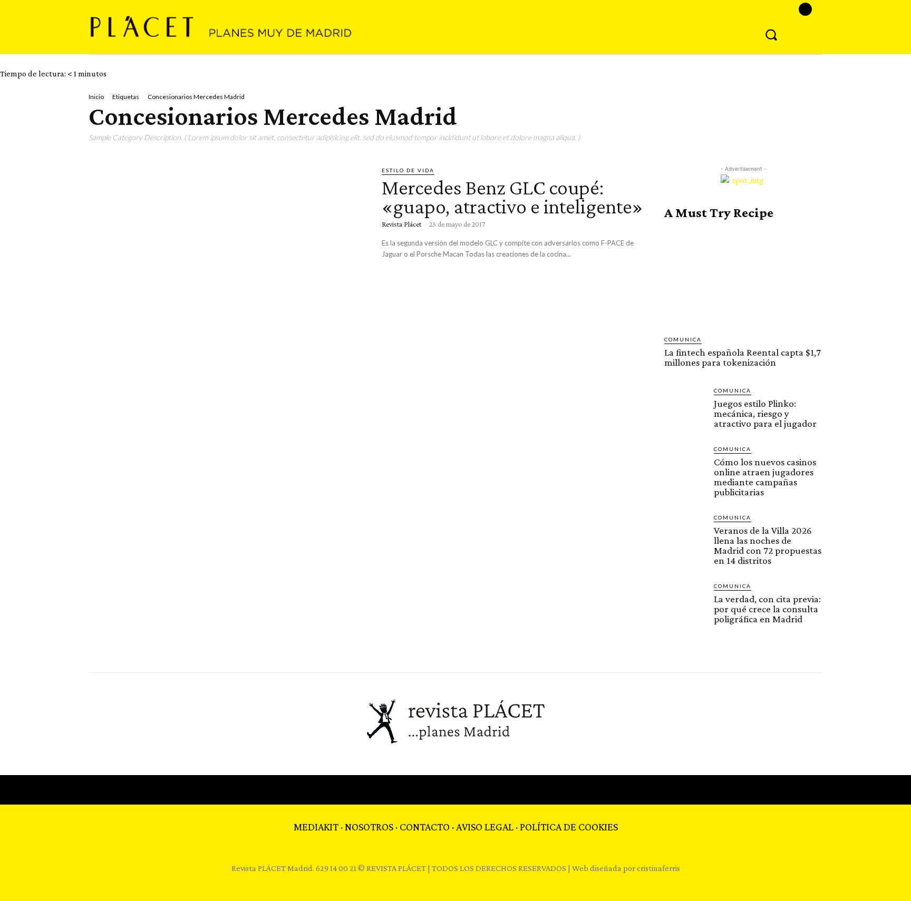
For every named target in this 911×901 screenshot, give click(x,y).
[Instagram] (805, 9)
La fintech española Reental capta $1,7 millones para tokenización (742, 357)
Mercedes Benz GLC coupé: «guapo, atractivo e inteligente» (512, 196)
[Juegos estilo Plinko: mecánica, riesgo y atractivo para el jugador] (684, 406)
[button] (771, 34)
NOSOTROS (369, 827)
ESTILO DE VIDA (408, 170)
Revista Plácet (401, 224)
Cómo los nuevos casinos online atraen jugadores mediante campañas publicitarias (765, 476)
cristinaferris (658, 868)
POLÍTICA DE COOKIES (569, 827)
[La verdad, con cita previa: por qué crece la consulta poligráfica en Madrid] (684, 602)
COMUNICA (683, 339)
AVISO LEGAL (484, 827)
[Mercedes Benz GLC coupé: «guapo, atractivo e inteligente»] (227, 246)
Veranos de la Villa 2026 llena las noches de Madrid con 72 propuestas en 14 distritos (767, 545)
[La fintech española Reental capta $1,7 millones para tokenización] (743, 278)
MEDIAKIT (316, 827)
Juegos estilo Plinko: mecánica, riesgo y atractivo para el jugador (765, 413)
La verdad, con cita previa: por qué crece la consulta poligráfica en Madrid (767, 608)
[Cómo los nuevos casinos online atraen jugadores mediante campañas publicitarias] (684, 465)
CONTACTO (425, 827)
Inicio (96, 97)
